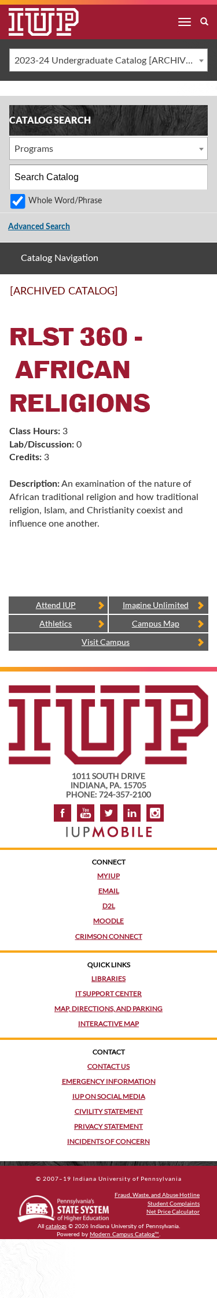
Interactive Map (108, 1023)
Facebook (62, 813)
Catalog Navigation (59, 258)
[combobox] (108, 60)
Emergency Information (109, 1081)
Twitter (108, 813)
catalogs (56, 1226)
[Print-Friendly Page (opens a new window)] (184, 296)
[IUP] (35, 22)
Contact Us (108, 1066)
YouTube (85, 813)
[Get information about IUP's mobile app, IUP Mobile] (108, 828)
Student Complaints (174, 1203)
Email (108, 890)
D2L (108, 905)
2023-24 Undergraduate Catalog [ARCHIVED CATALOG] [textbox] (110, 60)
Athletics (55, 623)
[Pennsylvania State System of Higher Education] (63, 1206)
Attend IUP (56, 605)
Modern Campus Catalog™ (124, 1234)
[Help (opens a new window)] (199, 296)
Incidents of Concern (108, 1141)
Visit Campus (106, 642)
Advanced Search (39, 227)
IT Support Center (108, 993)
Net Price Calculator (173, 1211)
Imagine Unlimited (156, 605)
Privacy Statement (108, 1126)
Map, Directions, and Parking (108, 1008)
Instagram (155, 813)
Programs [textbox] (33, 149)
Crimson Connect (108, 936)
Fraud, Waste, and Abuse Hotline (157, 1194)
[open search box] (204, 22)
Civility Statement (109, 1111)
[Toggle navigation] (184, 22)
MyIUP (108, 875)
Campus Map (155, 623)
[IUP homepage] (108, 691)
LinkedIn (132, 813)
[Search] (195, 177)
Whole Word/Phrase (65, 200)
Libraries (108, 978)
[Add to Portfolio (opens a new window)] (169, 296)
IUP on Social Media (108, 1096)
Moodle (108, 920)
